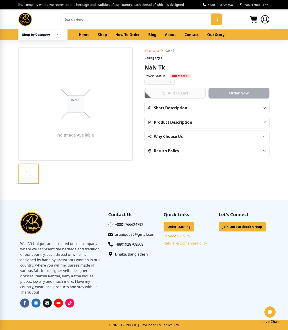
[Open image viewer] (76, 104)
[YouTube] (58, 303)
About (170, 34)
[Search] (216, 19)
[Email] (47, 303)
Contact (191, 34)
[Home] (25, 19)
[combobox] (36, 32)
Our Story (216, 34)
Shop (102, 34)
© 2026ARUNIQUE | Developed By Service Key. (144, 325)
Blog (152, 34)
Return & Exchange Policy (185, 243)
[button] (207, 50)
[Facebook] (24, 303)
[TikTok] (69, 303)
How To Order (127, 34)
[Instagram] (36, 303)
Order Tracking (179, 226)
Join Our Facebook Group (242, 226)
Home (84, 34)
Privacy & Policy (177, 235)
